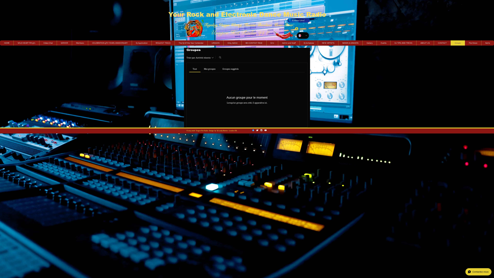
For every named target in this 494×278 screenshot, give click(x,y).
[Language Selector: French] (303, 35)
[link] (195, 68)
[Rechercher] (220, 57)
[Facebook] (253, 130)
